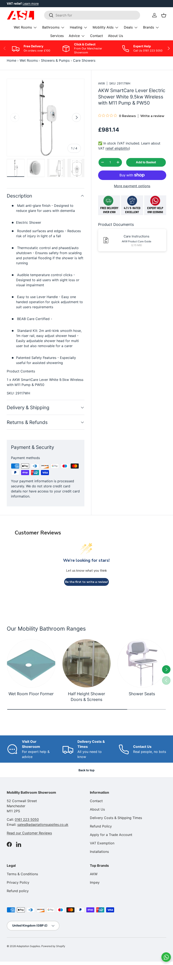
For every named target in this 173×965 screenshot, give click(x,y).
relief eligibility (117, 148)
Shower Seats (142, 693)
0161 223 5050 (27, 819)
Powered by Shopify (53, 946)
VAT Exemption (102, 843)
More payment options (132, 186)
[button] (163, 15)
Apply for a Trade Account (111, 835)
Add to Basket (146, 162)
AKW (101, 83)
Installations (99, 851)
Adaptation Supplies (28, 946)
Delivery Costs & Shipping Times (116, 818)
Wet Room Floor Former (31, 693)
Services (57, 36)
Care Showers (84, 60)
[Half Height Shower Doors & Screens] (86, 663)
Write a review (152, 116)
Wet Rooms (29, 60)
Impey (95, 882)
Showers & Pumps (55, 60)
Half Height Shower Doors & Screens (86, 696)
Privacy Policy (18, 882)
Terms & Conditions (22, 874)
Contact (96, 36)
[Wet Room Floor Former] (31, 663)
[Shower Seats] (142, 663)
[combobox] (92, 15)
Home (11, 60)
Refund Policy (101, 826)
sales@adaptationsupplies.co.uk (42, 824)
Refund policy (18, 891)
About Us (115, 36)
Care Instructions (136, 236)
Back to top (86, 770)
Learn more (31, 3)
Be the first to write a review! (86, 582)
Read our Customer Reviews (29, 833)
